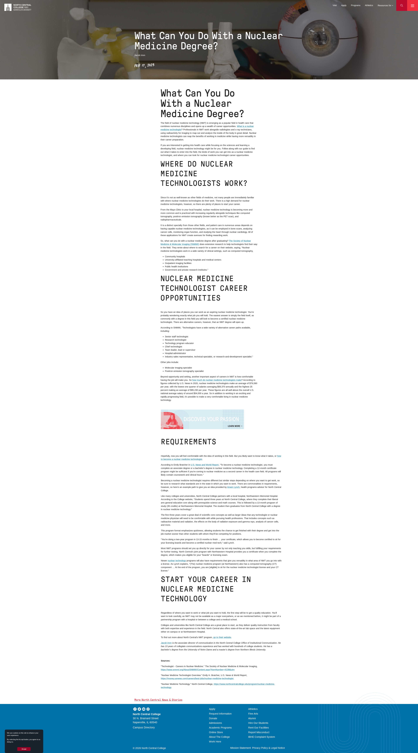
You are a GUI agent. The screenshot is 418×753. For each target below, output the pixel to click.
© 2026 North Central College (149, 748)
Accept (24, 749)
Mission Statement (240, 747)
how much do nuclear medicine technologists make (216, 380)
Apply (343, 5)
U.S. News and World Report (205, 464)
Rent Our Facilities (258, 727)
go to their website (222, 637)
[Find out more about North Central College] (221, 419)
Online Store (216, 732)
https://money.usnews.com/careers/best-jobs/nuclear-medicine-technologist (197, 678)
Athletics (369, 5)
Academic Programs (220, 727)
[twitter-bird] (139, 709)
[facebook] (135, 709)
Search (401, 5)
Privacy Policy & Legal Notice (268, 747)
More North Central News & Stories (158, 699)
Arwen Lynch (233, 487)
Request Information (220, 713)
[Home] (18, 7)
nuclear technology (177, 560)
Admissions (215, 723)
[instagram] (148, 709)
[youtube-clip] (143, 709)
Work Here (215, 741)
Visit (335, 5)
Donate (213, 718)
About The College (219, 736)
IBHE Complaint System (261, 736)
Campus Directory (144, 727)
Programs (355, 5)
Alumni (252, 718)
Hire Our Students (258, 723)
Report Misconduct (258, 732)
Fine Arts (253, 713)
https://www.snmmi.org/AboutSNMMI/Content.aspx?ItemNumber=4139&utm (198, 669)
